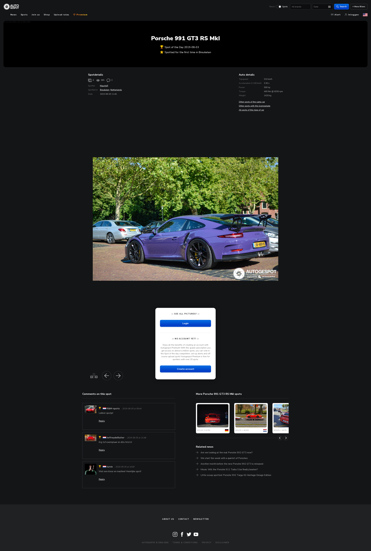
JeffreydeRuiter (115, 437)
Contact (183, 519)
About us (168, 519)
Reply (102, 421)
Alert (337, 14)
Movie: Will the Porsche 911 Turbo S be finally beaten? (229, 469)
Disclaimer (222, 542)
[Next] (286, 438)
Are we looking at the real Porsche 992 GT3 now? (227, 452)
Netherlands (116, 89)
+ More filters (358, 6)
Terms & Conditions (185, 542)
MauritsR (104, 85)
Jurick (110, 466)
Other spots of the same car (252, 101)
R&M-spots (113, 408)
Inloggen (353, 14)
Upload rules (61, 14)
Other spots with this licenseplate (254, 106)
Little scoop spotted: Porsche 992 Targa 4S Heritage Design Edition (236, 475)
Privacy (206, 542)
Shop (47, 14)
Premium (81, 14)
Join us (36, 14)
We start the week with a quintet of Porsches (224, 458)
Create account (185, 369)
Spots (285, 7)
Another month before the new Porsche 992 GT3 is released (232, 463)
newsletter (201, 519)
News (272, 7)
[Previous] (280, 438)
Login (185, 323)
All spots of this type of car (251, 110)
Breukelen (104, 89)
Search (343, 6)
